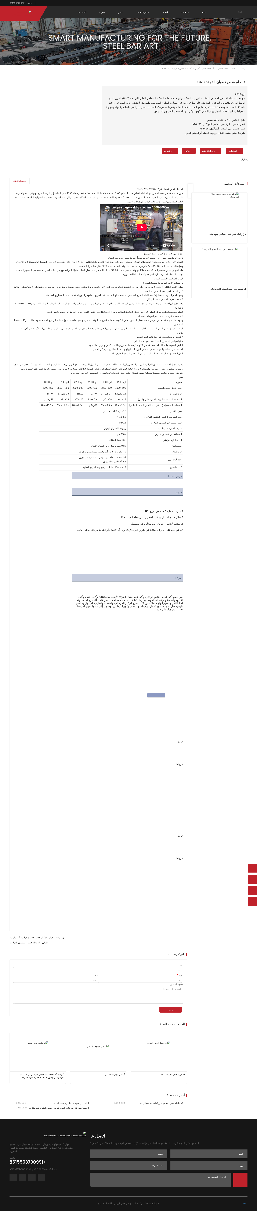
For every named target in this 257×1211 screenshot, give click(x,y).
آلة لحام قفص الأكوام (204, 68)
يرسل (170, 1010)
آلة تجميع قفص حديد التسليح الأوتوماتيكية (228, 289)
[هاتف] (252, 879)
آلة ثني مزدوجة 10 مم (115, 1074)
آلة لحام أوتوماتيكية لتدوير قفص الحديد (70, 1103)
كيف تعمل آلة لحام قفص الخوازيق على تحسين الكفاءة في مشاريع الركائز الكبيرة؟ (57, 1108)
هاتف (186, 151)
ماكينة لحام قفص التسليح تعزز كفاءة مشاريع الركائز (162, 1103)
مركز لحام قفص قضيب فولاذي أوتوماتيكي (227, 234)
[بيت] (20, 13)
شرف (102, 12)
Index (244, 1203)
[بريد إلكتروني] (252, 890)
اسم (181, 965)
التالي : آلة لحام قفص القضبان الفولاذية (29, 942)
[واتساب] (252, 868)
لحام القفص (223, 68)
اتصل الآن (232, 151)
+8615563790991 (21, 3)
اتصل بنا (82, 12)
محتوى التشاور (177, 984)
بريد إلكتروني (208, 151)
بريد (180, 975)
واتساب (168, 151)
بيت (204, 12)
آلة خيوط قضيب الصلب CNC (172, 1074)
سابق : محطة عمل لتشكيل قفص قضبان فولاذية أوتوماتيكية (38, 937)
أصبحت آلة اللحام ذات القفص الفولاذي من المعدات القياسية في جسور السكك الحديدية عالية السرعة (41, 1076)
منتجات (235, 68)
